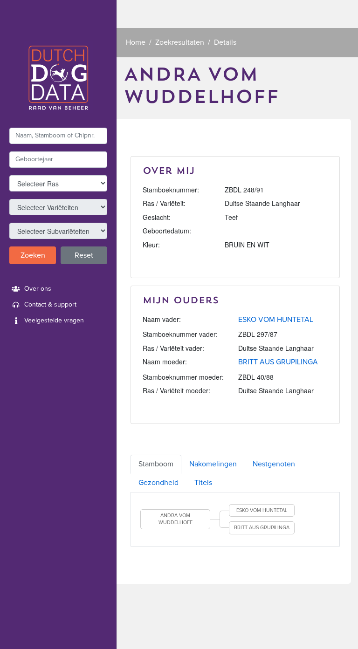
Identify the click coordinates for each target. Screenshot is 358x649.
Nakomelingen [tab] (213, 464)
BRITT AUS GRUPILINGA (278, 362)
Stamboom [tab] (155, 464)
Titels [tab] (203, 482)
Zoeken (33, 255)
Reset (84, 255)
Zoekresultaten (179, 42)
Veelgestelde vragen (54, 320)
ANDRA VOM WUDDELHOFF (175, 519)
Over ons (37, 289)
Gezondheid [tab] (158, 482)
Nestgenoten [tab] (274, 464)
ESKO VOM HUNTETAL (275, 319)
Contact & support (50, 304)
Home (135, 42)
